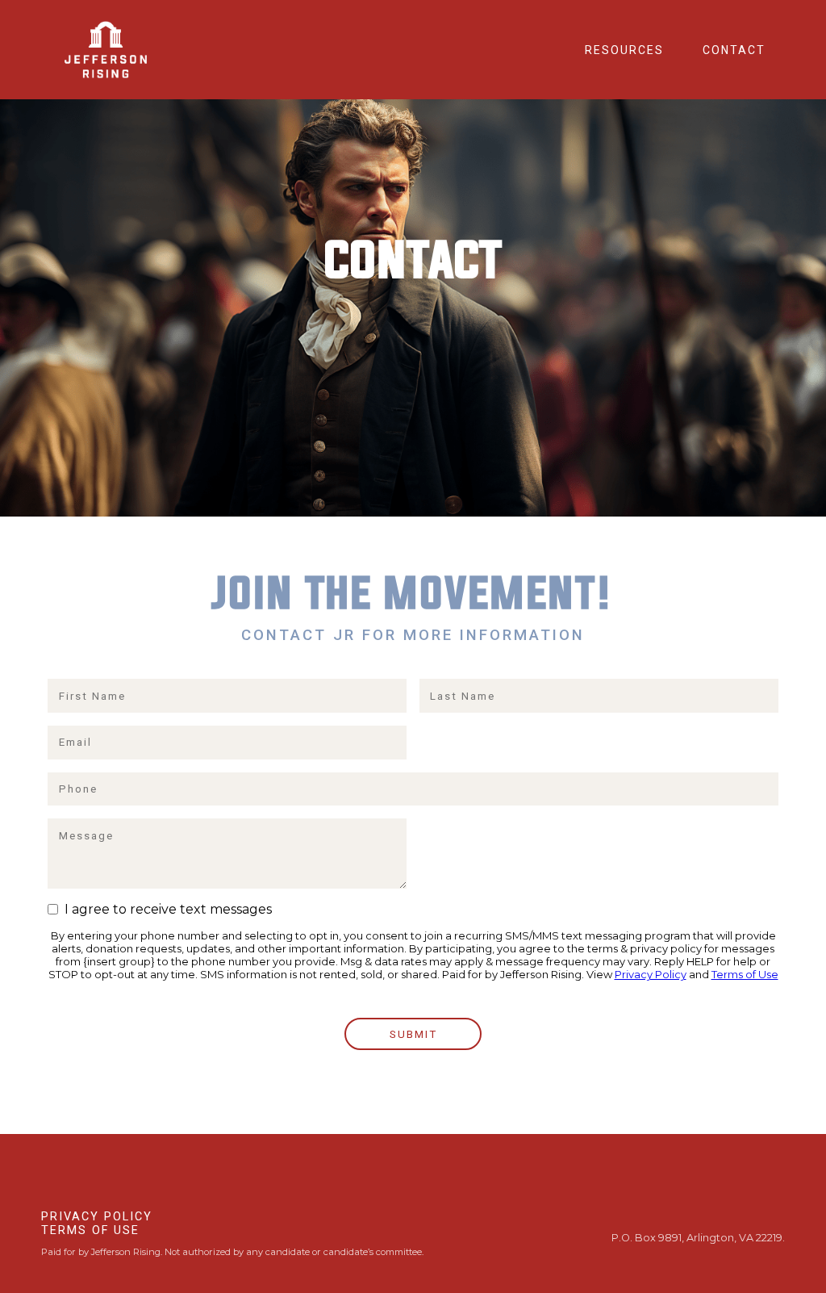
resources (624, 50)
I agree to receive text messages (165, 909)
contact (734, 50)
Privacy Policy (650, 974)
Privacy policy (96, 1217)
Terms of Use (744, 974)
